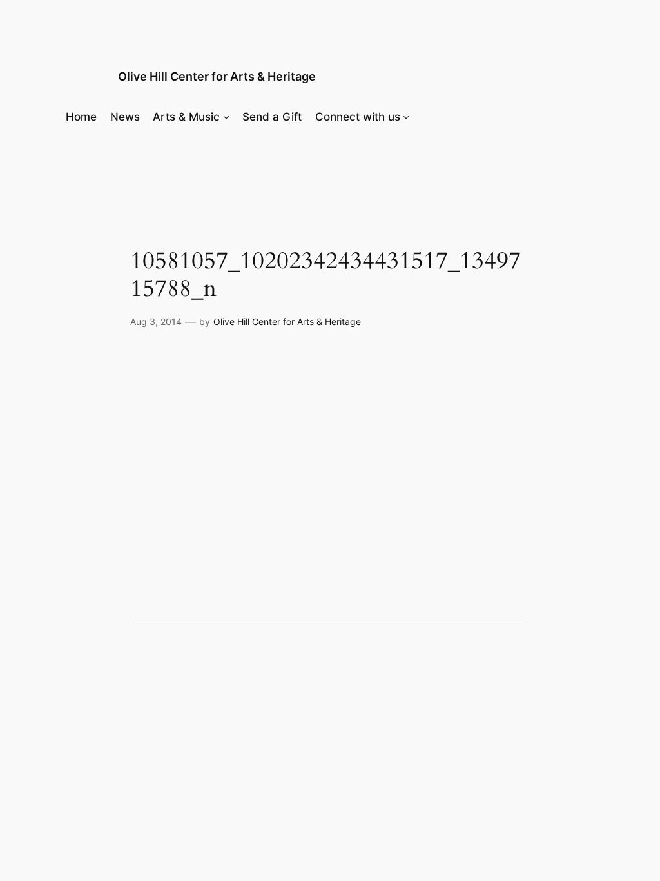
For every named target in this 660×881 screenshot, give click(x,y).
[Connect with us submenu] (406, 117)
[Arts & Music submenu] (226, 117)
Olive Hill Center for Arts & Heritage (217, 76)
